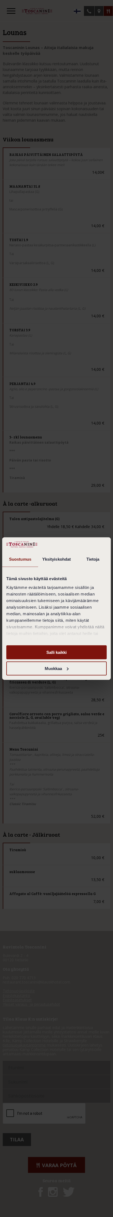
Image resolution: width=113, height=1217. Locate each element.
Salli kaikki (56, 652)
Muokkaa (53, 668)
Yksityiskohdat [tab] (56, 559)
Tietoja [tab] (93, 559)
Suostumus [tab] (20, 559)
